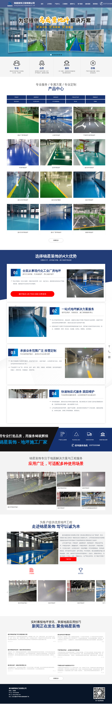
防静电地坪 (55, 97)
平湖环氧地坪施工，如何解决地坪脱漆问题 (68, 650)
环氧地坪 (16, 97)
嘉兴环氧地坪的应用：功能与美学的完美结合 (19, 649)
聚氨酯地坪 (95, 97)
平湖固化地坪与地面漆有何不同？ (66, 665)
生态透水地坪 (36, 101)
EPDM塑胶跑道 (55, 101)
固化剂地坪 (16, 101)
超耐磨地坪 (36, 97)
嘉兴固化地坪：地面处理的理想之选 (17, 665)
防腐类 (95, 101)
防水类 (75, 101)
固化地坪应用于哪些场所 (64, 634)
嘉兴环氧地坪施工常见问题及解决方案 (17, 634)
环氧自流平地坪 (75, 97)
